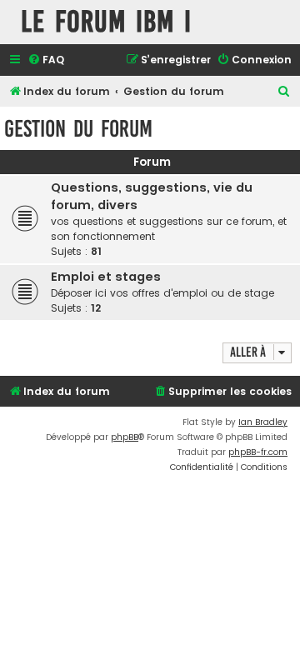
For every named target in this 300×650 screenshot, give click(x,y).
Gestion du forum (78, 129)
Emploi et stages (106, 276)
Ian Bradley (263, 422)
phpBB (124, 437)
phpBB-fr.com (258, 452)
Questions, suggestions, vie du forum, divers (151, 196)
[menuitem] (46, 60)
